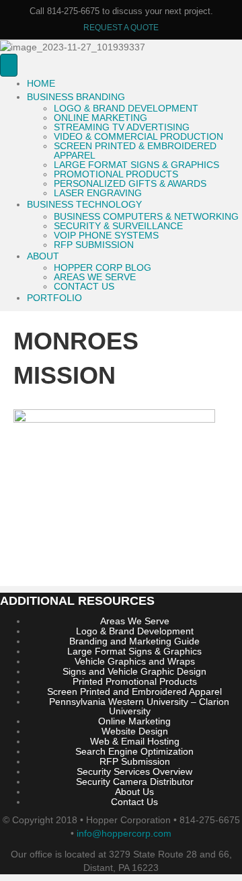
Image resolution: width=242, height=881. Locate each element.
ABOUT (43, 256)
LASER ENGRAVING (98, 192)
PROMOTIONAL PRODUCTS (116, 174)
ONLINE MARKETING (100, 117)
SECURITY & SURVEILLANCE (118, 225)
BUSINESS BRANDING (76, 96)
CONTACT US (84, 286)
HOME (41, 83)
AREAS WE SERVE (95, 276)
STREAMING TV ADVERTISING (122, 127)
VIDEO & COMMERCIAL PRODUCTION (138, 136)
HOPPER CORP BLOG (102, 267)
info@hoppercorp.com (124, 833)
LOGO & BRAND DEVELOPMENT (126, 108)
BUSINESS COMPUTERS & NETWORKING (146, 216)
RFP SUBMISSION (94, 244)
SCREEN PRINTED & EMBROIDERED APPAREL (135, 150)
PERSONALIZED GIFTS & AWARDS (130, 183)
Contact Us (134, 801)
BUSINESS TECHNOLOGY (84, 204)
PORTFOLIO (54, 297)
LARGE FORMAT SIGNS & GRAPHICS (136, 164)
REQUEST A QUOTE (121, 27)
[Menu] (8, 65)
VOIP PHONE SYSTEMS (106, 235)
